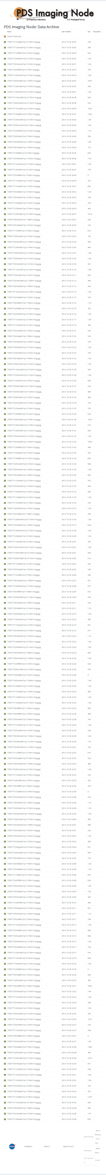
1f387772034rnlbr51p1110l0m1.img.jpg (23, 1108)
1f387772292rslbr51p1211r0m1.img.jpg (23, 353)
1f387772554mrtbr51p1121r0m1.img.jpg (24, 264)
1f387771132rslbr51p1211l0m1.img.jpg (23, 958)
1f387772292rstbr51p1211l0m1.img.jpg (23, 808)
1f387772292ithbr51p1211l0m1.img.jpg (23, 508)
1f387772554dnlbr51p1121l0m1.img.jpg (23, 297)
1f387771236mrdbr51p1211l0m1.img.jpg (24, 425)
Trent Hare (97, 1141)
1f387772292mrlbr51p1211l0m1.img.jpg (23, 464)
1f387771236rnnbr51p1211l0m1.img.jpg (23, 619)
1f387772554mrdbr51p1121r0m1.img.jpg (24, 741)
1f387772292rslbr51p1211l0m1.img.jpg (23, 275)
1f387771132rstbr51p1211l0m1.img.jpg (23, 319)
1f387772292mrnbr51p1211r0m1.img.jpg (24, 547)
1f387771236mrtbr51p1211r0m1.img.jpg (24, 375)
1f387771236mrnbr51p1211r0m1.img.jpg (24, 519)
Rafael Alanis (97, 1151)
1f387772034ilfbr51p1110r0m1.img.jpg (23, 708)
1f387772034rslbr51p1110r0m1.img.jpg (23, 858)
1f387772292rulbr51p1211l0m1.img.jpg (23, 730)
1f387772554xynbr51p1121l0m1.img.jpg (24, 1063)
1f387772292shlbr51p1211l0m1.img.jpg (23, 1052)
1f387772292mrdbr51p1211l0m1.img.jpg (24, 386)
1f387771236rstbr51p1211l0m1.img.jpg (23, 1008)
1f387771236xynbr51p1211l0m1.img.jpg (24, 847)
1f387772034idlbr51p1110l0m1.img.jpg (23, 1036)
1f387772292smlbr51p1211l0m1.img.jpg (24, 669)
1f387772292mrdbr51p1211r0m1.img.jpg (24, 558)
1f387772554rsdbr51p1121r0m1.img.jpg (24, 1013)
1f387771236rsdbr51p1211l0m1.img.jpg (23, 214)
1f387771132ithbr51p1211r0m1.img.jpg (23, 697)
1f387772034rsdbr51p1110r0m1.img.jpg (24, 441)
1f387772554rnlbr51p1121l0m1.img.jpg (23, 1025)
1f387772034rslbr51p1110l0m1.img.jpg (23, 652)
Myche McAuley (98, 1133)
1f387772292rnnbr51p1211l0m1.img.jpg (23, 819)
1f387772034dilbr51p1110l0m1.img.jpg (23, 986)
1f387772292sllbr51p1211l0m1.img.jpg (23, 780)
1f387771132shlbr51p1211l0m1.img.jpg (23, 564)
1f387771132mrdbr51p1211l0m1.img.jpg (24, 97)
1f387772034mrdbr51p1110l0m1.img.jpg (24, 280)
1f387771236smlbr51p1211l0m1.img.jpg (24, 952)
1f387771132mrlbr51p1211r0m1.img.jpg (24, 1030)
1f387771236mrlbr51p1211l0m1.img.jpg (23, 86)
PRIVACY (47, 1146)
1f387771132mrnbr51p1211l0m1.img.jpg (24, 292)
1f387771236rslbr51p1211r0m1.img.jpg (23, 169)
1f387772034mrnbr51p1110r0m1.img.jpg (24, 814)
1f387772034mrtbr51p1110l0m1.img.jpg (24, 658)
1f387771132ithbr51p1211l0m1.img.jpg (23, 1080)
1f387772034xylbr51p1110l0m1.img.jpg (23, 336)
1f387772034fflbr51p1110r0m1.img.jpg (23, 714)
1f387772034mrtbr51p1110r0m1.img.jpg (24, 630)
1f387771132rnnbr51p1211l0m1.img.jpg (23, 47)
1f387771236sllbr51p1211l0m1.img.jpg (23, 447)
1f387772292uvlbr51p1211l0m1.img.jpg (23, 236)
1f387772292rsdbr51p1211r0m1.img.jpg (24, 852)
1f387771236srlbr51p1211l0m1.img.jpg (23, 491)
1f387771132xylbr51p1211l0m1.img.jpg (23, 42)
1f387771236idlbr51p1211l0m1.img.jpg (23, 969)
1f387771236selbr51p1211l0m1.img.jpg (23, 1119)
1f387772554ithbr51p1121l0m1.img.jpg (23, 192)
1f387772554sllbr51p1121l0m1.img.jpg (23, 919)
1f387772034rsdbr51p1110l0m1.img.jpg (23, 81)
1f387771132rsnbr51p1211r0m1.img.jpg (24, 269)
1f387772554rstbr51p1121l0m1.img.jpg (23, 913)
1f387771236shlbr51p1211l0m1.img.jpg (23, 902)
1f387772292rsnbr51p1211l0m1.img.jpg (23, 769)
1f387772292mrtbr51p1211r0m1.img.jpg (24, 103)
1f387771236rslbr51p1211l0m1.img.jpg (23, 380)
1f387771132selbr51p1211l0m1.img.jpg (23, 186)
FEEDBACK (28, 1146)
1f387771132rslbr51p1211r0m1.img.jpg (23, 325)
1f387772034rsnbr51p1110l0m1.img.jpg (23, 469)
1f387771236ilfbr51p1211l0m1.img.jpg (23, 153)
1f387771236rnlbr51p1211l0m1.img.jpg (23, 208)
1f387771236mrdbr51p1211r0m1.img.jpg (24, 553)
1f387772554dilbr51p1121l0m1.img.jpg (23, 975)
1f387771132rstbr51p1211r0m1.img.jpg (23, 725)
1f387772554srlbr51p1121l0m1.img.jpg (23, 719)
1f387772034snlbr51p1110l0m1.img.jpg (23, 286)
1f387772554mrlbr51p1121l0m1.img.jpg (23, 1113)
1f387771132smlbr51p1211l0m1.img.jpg (24, 1102)
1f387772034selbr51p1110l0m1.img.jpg (23, 475)
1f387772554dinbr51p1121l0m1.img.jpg (23, 869)
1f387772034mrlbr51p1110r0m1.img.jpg (24, 486)
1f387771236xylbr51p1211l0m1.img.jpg (23, 203)
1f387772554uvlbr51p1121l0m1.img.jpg (23, 330)
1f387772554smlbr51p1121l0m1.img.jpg (24, 403)
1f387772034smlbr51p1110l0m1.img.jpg (24, 242)
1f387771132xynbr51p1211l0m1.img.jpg (24, 625)
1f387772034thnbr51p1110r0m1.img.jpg (24, 636)
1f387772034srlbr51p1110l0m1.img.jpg (23, 219)
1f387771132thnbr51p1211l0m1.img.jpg (23, 480)
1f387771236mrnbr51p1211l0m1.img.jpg (24, 530)
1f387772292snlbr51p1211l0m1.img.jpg (23, 980)
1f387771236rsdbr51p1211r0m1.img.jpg (24, 1058)
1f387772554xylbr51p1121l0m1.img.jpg (23, 891)
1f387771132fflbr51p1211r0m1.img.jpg (23, 752)
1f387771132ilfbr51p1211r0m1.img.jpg (23, 875)
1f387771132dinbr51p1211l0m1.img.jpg (23, 497)
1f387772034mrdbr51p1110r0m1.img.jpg (24, 392)
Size (89, 32)
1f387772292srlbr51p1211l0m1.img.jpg (23, 136)
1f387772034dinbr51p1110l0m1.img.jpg (23, 358)
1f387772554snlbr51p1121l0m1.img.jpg (23, 569)
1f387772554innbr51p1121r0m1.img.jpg (23, 1002)
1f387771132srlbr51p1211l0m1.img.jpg (23, 1069)
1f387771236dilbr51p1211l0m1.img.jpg (23, 114)
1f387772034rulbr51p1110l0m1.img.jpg (23, 603)
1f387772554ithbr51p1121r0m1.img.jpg (23, 608)
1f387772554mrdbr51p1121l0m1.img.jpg (24, 747)
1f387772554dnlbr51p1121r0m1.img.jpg (23, 225)
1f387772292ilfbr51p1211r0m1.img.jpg (23, 308)
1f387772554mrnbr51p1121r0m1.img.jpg (24, 436)
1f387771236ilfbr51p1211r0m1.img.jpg (23, 458)
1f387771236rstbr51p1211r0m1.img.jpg (23, 963)
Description (97, 32)
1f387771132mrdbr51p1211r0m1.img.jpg (24, 369)
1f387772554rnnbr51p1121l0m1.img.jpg (23, 841)
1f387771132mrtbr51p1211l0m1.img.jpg (24, 164)
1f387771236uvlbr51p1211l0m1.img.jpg (23, 408)
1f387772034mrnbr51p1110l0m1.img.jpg (24, 736)
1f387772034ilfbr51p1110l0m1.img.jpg (23, 591)
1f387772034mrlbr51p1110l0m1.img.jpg (23, 764)
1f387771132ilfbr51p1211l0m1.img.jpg (23, 230)
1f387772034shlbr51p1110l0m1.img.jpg (23, 1091)
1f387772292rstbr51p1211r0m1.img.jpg (23, 258)
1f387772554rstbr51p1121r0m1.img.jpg (23, 836)
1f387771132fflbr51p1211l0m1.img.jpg (23, 53)
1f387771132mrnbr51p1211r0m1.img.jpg (24, 1074)
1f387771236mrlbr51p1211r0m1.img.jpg (24, 430)
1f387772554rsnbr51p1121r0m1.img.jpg (24, 991)
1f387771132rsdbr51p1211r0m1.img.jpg (24, 1019)
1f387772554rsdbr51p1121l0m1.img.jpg (23, 897)
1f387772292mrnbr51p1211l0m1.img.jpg (24, 125)
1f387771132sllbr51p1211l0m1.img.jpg (23, 575)
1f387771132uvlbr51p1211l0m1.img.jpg (23, 541)
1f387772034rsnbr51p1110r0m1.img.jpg (24, 680)
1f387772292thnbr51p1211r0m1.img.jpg (24, 647)
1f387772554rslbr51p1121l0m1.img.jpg (23, 1086)
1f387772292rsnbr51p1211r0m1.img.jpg (24, 364)
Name (9, 32)
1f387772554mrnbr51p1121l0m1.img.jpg (24, 941)
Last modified (66, 32)
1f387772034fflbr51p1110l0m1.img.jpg (23, 786)
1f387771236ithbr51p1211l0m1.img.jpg (23, 536)
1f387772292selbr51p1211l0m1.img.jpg (23, 936)
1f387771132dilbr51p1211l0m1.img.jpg (23, 1097)
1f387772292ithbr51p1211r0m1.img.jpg (23, 131)
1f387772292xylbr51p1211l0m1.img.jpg (23, 758)
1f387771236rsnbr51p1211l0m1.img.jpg (23, 75)
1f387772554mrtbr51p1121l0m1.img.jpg (24, 797)
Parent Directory (14, 36)
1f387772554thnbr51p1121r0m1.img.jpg (24, 347)
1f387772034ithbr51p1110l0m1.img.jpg (23, 863)
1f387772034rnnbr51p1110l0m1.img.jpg (23, 825)
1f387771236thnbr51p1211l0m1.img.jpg (23, 586)
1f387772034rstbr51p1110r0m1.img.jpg (23, 886)
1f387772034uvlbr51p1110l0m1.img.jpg (23, 147)
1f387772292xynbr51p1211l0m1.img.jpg (24, 908)
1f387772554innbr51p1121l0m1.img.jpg (23, 342)
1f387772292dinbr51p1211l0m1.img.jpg (23, 614)
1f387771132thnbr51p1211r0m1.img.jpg (24, 702)
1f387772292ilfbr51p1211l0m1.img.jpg (23, 69)
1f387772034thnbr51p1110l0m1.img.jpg (23, 142)
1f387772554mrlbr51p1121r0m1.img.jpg (24, 1041)
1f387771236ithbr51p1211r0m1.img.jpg (23, 686)
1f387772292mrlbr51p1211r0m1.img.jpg (24, 597)
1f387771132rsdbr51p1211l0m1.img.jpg (23, 108)
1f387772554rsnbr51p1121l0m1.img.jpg (23, 64)
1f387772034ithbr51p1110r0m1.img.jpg (23, 303)
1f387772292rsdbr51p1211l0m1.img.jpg (23, 419)
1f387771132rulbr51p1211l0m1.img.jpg (23, 775)
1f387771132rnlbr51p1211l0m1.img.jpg (23, 180)
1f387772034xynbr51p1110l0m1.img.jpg (24, 580)
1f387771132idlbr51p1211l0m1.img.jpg (23, 791)
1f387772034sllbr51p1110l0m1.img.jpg (23, 514)
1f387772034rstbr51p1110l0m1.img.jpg (23, 802)
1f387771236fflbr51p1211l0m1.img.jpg (23, 664)
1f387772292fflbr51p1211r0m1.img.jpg (23, 930)
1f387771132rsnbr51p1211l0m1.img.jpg (23, 997)
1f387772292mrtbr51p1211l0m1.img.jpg (24, 253)
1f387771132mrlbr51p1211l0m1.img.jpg (23, 503)
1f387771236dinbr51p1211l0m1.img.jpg (23, 641)
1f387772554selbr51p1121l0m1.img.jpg (23, 197)
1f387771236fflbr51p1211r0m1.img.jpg (23, 414)
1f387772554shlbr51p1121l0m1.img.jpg (23, 947)
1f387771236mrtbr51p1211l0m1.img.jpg (24, 92)
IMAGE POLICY (68, 1146)
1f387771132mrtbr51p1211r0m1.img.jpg (24, 925)
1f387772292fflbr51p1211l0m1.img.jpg (23, 880)
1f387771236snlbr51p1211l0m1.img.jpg (23, 247)
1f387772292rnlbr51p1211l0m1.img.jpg (23, 397)
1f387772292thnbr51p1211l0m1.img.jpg (23, 314)
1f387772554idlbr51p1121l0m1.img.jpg (23, 175)
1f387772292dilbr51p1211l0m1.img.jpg (23, 1047)
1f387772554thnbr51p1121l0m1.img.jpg (23, 158)
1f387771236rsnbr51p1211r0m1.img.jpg (24, 119)
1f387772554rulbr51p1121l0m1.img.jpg (23, 525)
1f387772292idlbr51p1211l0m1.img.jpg (23, 675)
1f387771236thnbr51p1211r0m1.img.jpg (24, 58)
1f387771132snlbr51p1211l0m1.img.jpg (23, 691)
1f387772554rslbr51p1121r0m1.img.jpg (23, 830)
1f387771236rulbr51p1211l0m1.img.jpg (23, 453)
